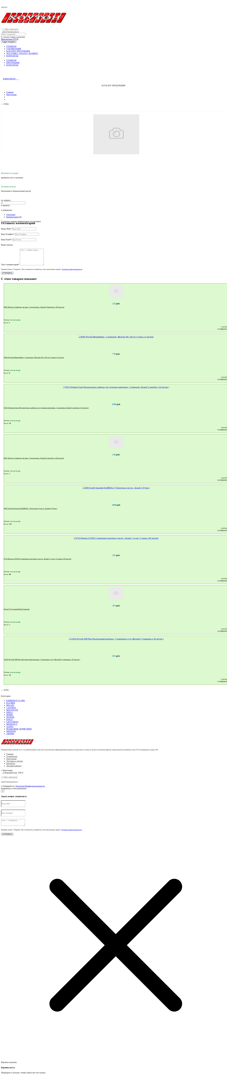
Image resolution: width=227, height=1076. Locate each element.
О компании (11, 756)
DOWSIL (10, 717)
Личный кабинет (14, 766)
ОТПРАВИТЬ (7, 273)
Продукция (11, 94)
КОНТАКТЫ (12, 56)
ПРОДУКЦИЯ (12, 63)
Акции (10, 734)
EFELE (9, 719)
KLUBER (10, 703)
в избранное (6, 210)
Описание (10, 214)
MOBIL (9, 715)
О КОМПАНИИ (13, 49)
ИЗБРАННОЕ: (11, 79)
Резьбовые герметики (19, 729)
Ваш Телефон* (7, 234)
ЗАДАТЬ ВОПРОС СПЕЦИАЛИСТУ (24, 73)
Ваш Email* (6, 239)
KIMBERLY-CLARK (15, 700)
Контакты (10, 763)
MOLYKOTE (12, 710)
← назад (5, 104)
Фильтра (11, 731)
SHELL (9, 712)
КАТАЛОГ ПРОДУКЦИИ (18, 51)
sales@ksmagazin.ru (10, 31)
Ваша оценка (7, 245)
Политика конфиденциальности (72, 269)
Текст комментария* (10, 264)
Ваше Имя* (6, 229)
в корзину (5, 205)
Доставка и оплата (14, 761)
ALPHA (10, 726)
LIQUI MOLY (12, 722)
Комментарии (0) (14, 217)
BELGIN (10, 705)
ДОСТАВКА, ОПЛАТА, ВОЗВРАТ (22, 53)
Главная (9, 92)
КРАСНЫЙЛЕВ (34, 788)
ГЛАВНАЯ (11, 46)
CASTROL (11, 708)
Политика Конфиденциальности (30, 786)
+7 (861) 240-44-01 (10, 29)
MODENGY (11, 724)
